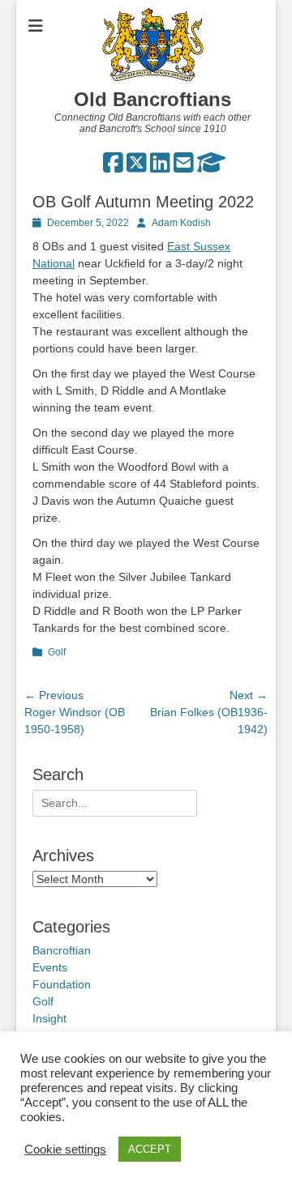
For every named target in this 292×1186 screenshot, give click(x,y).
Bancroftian (61, 950)
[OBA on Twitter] (137, 166)
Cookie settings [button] (65, 1149)
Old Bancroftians (152, 99)
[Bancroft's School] (211, 166)
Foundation (61, 984)
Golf (57, 652)
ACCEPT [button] (149, 1149)
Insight (49, 1018)
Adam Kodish (181, 222)
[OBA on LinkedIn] (160, 166)
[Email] (184, 166)
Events (49, 967)
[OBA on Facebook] (113, 166)
